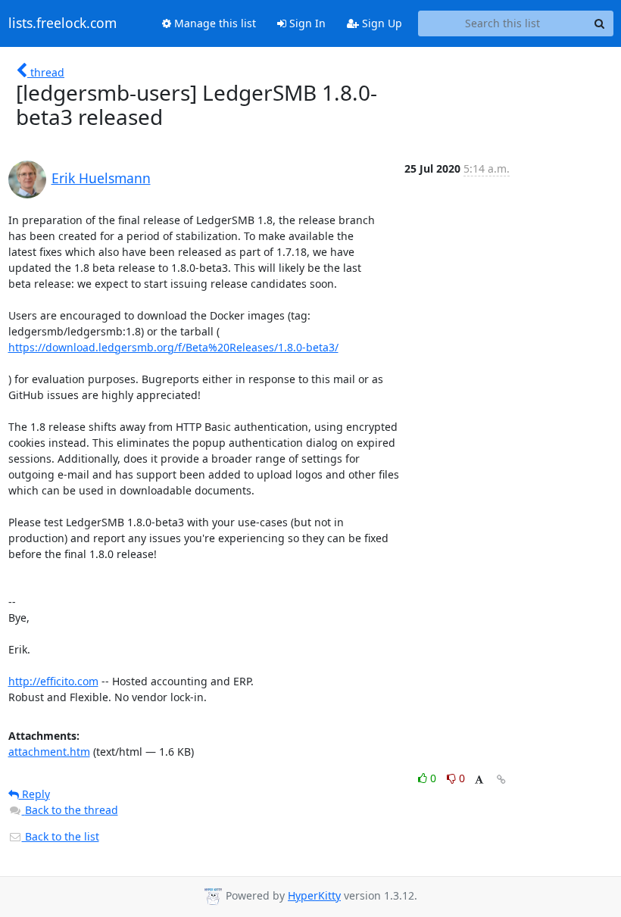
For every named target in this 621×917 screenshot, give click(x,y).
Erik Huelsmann (101, 178)
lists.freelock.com (62, 23)
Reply (34, 794)
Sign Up (380, 23)
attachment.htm (49, 751)
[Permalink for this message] (501, 779)
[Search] (599, 23)
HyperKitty (314, 895)
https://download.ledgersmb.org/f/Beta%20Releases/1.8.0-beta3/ (173, 347)
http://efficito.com (53, 681)
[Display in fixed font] (479, 780)
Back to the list (60, 836)
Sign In (306, 23)
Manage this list (213, 23)
